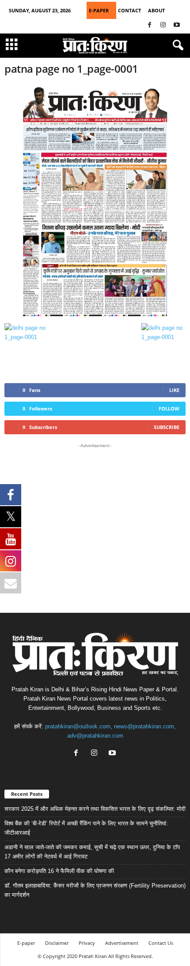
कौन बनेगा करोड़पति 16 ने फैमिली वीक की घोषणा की (59, 871)
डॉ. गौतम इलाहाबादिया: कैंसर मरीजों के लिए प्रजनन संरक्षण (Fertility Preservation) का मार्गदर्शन (95, 890)
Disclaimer (56, 943)
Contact (129, 10)
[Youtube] (176, 25)
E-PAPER (99, 10)
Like (174, 390)
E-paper (26, 943)
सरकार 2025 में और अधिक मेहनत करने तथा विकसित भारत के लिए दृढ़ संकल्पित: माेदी (95, 809)
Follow (169, 408)
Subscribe (166, 427)
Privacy (87, 943)
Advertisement (121, 943)
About (156, 10)
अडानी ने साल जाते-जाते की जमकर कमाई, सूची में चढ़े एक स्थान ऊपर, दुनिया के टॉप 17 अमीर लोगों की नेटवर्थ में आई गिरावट (92, 852)
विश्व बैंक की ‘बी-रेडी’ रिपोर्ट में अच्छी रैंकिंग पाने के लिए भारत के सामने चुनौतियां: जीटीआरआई (86, 828)
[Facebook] (149, 25)
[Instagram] (163, 25)
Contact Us (160, 943)
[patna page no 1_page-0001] (95, 202)
